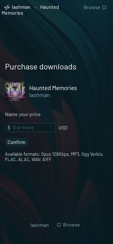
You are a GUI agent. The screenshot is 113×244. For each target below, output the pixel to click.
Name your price (23, 114)
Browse (91, 7)
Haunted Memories (53, 87)
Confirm (16, 142)
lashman (39, 94)
